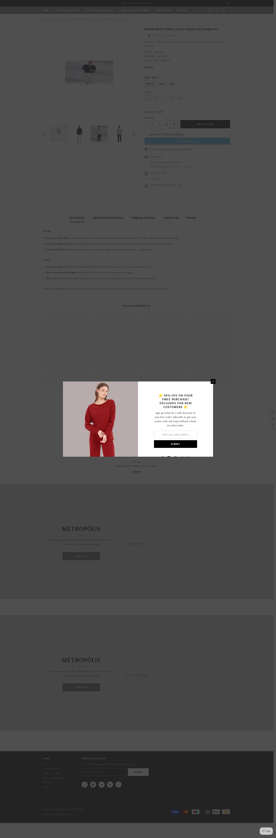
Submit (175, 443)
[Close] (213, 381)
